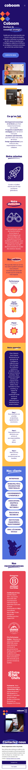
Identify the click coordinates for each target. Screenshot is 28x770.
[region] (14, 757)
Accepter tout (14, 762)
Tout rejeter (14, 766)
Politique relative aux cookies (13, 758)
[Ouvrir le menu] (25, 5)
